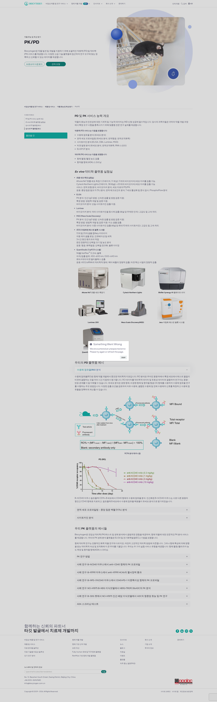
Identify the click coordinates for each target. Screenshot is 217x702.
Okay (123, 357)
